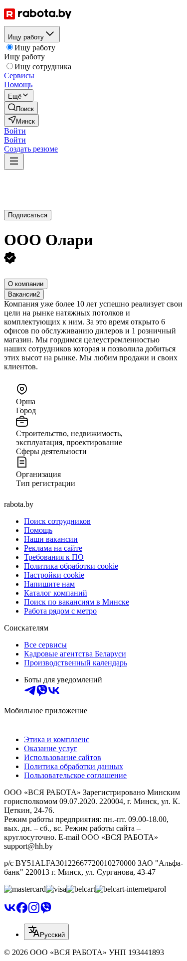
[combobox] (46, 932)
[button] (15, 131)
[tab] (25, 284)
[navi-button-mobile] (14, 162)
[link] (21, 108)
